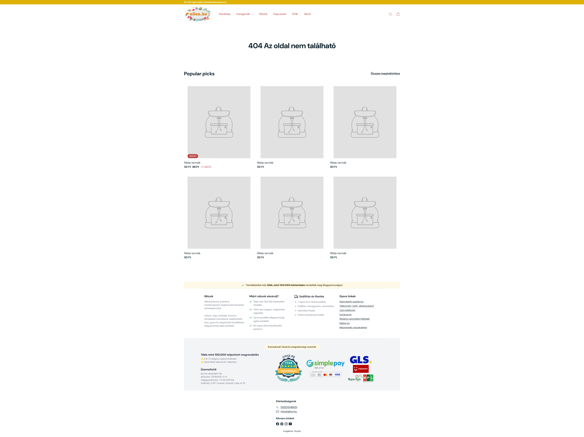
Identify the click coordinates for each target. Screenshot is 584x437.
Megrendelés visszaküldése (353, 327)
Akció (307, 14)
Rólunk (263, 14)
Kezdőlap (224, 14)
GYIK (295, 14)
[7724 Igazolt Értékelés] (288, 382)
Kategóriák (243, 14)
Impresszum (345, 314)
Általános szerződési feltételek (354, 318)
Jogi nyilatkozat (347, 310)
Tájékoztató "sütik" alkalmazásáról (356, 306)
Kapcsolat (279, 14)
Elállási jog (344, 323)
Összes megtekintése (385, 73)
